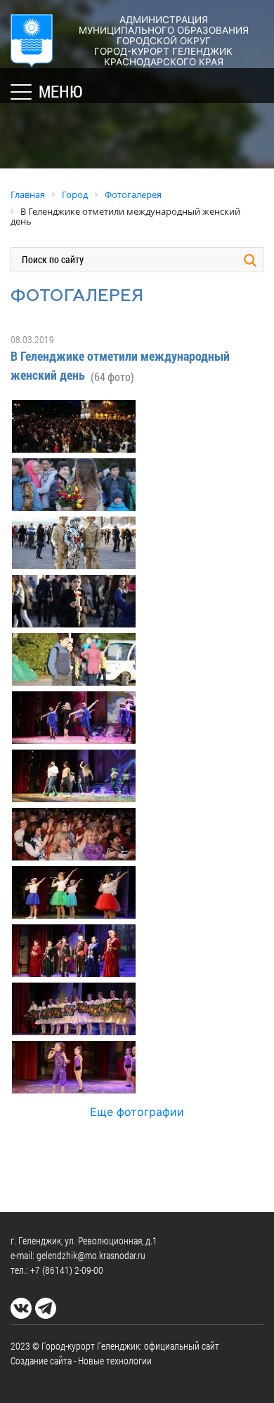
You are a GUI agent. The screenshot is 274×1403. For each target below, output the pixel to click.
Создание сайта (41, 1360)
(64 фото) (112, 376)
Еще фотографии (137, 1112)
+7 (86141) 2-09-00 (66, 1270)
